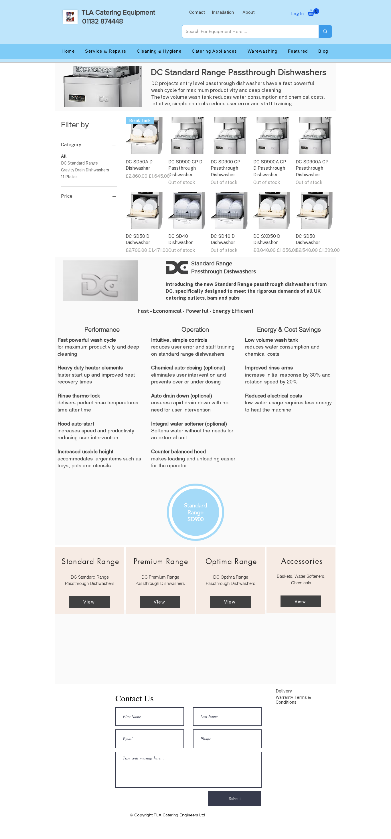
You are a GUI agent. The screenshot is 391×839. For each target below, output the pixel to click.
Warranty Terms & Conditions (293, 700)
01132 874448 (102, 21)
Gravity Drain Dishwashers (85, 170)
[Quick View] (186, 135)
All (64, 156)
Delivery (284, 690)
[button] (197, 12)
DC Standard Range (79, 163)
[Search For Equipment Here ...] (325, 31)
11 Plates (69, 177)
